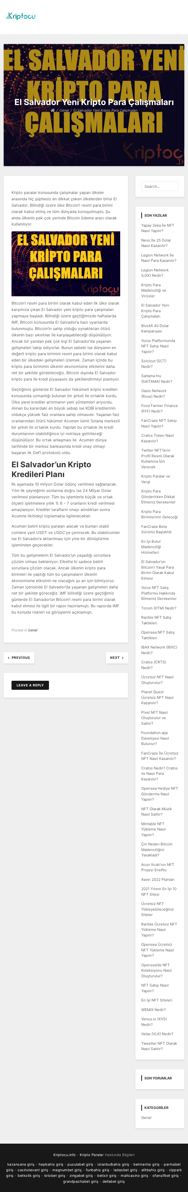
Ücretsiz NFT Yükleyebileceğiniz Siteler (157, 909)
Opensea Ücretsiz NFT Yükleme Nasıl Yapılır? (157, 950)
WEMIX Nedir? (153, 1009)
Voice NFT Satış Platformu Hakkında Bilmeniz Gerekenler (159, 593)
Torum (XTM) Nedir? (158, 608)
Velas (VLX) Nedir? (157, 1034)
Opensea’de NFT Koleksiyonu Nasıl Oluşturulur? (156, 970)
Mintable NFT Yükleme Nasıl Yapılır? (153, 829)
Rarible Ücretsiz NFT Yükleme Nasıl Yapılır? (159, 929)
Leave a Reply (30, 685)
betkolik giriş (29, 1175)
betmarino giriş (146, 1164)
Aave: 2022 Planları (158, 879)
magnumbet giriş (67, 1170)
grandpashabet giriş (81, 1181)
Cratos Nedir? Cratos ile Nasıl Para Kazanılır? (159, 773)
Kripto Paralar (92, 1155)
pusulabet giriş (81, 1164)
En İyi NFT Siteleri (156, 1000)
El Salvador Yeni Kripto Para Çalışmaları (155, 311)
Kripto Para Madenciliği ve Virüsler (153, 290)
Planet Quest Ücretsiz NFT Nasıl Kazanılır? (157, 697)
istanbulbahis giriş (113, 1164)
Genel (32, 630)
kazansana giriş (21, 1164)
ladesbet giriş (125, 1170)
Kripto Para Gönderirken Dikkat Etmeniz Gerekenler (158, 496)
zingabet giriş (81, 1175)
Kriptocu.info (64, 1155)
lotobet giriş (55, 1175)
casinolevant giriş (33, 1170)
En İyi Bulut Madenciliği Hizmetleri (151, 547)
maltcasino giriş (134, 1175)
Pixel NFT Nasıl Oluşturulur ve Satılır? (154, 718)
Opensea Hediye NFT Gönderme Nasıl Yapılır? (159, 794)
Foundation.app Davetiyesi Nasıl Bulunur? (155, 738)
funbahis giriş (98, 1170)
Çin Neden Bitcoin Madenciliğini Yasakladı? (157, 849)
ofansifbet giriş (166, 1175)
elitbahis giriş (153, 1170)
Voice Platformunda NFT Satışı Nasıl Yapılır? (158, 346)
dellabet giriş (114, 1181)
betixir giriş (107, 1175)
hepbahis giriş (51, 1164)
